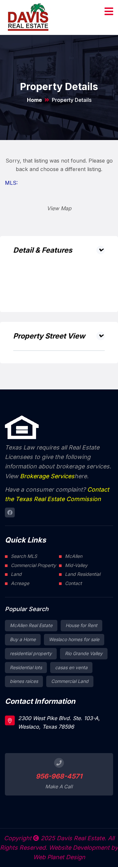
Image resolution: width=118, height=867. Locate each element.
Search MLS (24, 556)
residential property (31, 653)
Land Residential (82, 574)
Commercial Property (33, 565)
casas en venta (71, 667)
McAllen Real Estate (31, 625)
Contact (73, 583)
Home (34, 100)
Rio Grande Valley (84, 653)
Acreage (20, 583)
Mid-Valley (76, 565)
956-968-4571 (59, 776)
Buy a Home (23, 639)
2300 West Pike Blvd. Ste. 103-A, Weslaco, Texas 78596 (59, 722)
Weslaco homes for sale (74, 639)
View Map (59, 208)
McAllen (73, 556)
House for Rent (81, 625)
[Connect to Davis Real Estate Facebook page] (10, 512)
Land (16, 574)
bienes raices (24, 681)
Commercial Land (69, 681)
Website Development (79, 847)
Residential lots (26, 667)
